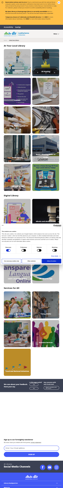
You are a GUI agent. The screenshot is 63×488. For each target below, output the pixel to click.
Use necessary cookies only (11, 261)
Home (5, 40)
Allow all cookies (51, 261)
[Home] (16, 33)
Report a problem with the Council (51, 388)
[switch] (24, 250)
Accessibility (8, 27)
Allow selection (31, 261)
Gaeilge (18, 27)
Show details (54, 256)
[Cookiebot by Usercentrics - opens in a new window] (54, 226)
